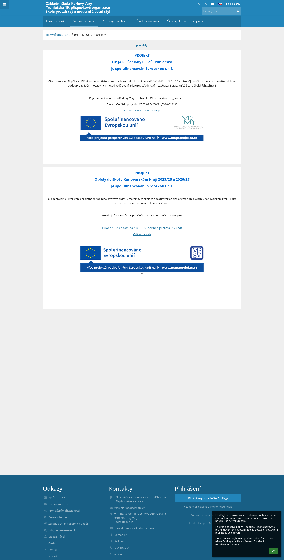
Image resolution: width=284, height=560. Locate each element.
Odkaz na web (142, 234)
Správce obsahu (58, 497)
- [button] (207, 4)
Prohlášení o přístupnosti (64, 510)
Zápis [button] (196, 21)
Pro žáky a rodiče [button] (114, 21)
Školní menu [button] (82, 21)
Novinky (53, 556)
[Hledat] (238, 10)
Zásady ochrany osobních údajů (68, 523)
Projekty (100, 35)
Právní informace (58, 517)
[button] (212, 4)
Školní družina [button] (147, 21)
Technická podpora (60, 504)
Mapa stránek (56, 536)
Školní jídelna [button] (176, 21)
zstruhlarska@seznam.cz (129, 508)
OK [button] (273, 550)
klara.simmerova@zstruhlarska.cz (135, 528)
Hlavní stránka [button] (56, 21)
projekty (142, 45)
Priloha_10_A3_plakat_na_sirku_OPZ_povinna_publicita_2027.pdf (142, 228)
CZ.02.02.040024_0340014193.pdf (142, 110)
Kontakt (53, 549)
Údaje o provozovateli (61, 530)
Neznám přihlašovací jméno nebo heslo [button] (208, 506)
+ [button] (200, 4)
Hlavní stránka (57, 35)
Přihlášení (233, 4)
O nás (52, 543)
